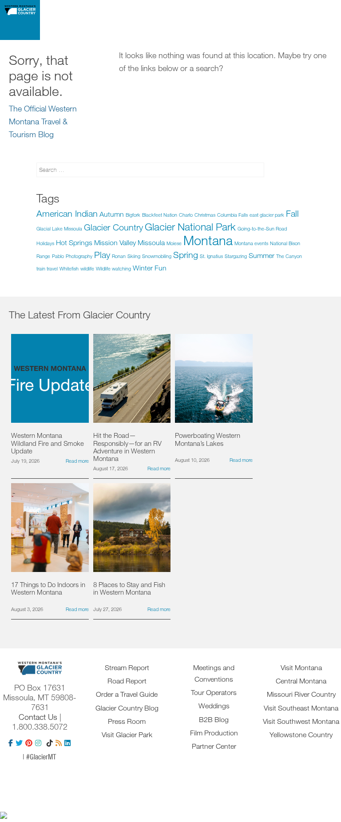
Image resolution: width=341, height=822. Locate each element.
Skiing (133, 256)
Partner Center (214, 746)
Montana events (251, 243)
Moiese (174, 243)
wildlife (87, 268)
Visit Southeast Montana (301, 708)
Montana (208, 240)
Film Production (214, 733)
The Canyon (289, 256)
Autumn (111, 214)
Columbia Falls (232, 215)
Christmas (204, 215)
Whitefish (69, 268)
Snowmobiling (156, 256)
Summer (261, 255)
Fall (292, 213)
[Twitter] (19, 743)
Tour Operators (214, 692)
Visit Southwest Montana (301, 721)
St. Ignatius (211, 256)
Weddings (214, 706)
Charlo (186, 215)
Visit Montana (301, 667)
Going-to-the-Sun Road (262, 228)
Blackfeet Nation (159, 215)
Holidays (45, 243)
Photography (79, 256)
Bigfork (133, 215)
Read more (77, 461)
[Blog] (59, 743)
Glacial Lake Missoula (59, 228)
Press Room (127, 721)
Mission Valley (115, 242)
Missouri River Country (301, 694)
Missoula (151, 242)
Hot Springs (74, 242)
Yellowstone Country (301, 735)
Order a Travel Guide (127, 694)
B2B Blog (214, 719)
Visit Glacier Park (127, 735)
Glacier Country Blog (127, 708)
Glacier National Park (190, 226)
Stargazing (236, 256)
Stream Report (127, 667)
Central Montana (301, 681)
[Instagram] (38, 743)
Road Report (127, 681)
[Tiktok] (50, 743)
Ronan (119, 256)
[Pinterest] (28, 743)
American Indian (67, 213)
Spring (185, 255)
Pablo (58, 256)
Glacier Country (113, 227)
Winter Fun (150, 268)
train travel (47, 268)
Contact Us (38, 717)
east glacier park (267, 215)
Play (102, 255)
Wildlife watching (113, 268)
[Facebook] (10, 743)
